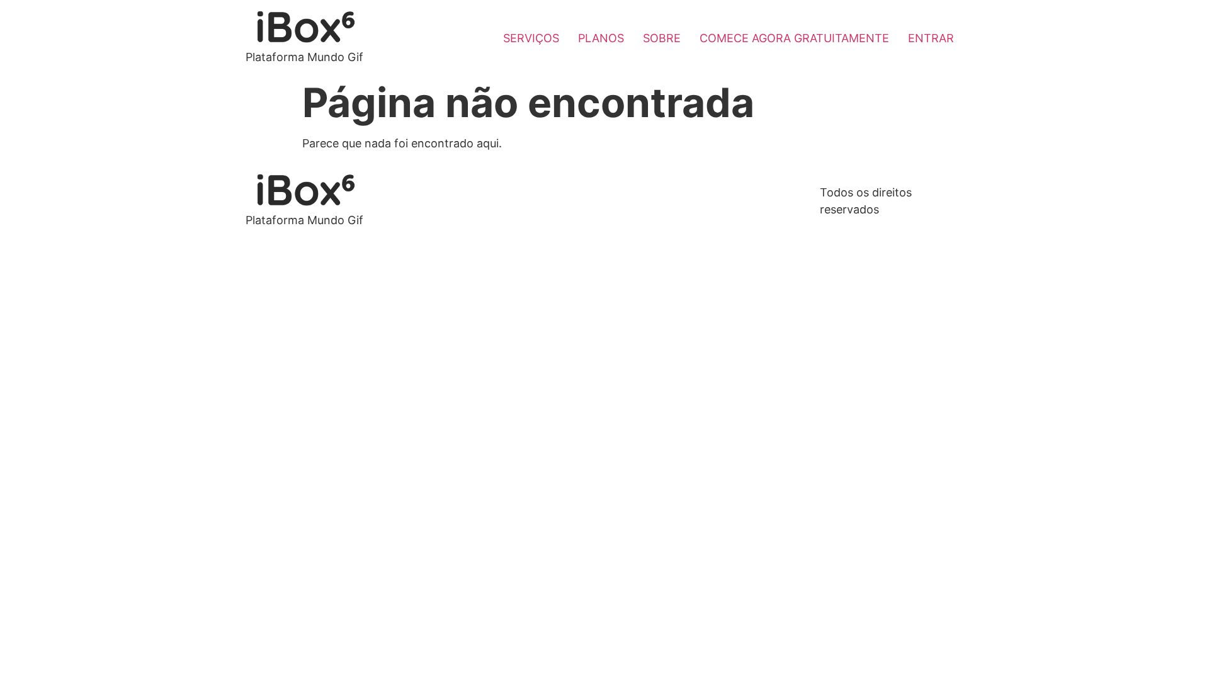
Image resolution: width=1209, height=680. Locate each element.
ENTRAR (931, 38)
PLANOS (601, 38)
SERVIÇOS (531, 38)
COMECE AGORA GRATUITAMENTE (794, 38)
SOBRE (662, 38)
